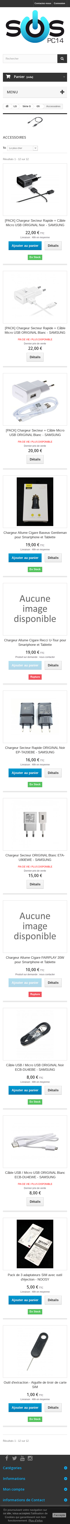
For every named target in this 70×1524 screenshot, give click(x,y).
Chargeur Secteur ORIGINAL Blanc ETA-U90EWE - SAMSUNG (35, 857)
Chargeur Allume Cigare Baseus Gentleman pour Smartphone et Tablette (35, 535)
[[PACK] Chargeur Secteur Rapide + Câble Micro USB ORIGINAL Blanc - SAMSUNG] (35, 297)
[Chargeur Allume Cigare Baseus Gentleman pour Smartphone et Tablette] (35, 501)
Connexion (59, 3)
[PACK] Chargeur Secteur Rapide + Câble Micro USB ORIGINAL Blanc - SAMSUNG (35, 330)
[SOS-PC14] (35, 27)
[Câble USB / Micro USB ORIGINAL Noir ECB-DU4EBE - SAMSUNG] (35, 1034)
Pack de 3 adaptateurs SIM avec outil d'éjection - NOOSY (35, 1277)
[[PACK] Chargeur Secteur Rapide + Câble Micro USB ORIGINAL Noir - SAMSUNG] (35, 189)
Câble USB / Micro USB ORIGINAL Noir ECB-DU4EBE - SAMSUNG (35, 1067)
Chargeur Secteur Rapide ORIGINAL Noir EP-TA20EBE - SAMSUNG (35, 750)
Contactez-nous (43, 3)
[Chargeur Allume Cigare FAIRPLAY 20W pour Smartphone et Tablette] (35, 926)
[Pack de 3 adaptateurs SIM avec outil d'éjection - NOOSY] (35, 1244)
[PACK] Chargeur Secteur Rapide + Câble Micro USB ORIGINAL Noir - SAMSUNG (35, 223)
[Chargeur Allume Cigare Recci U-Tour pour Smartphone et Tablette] (35, 609)
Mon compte (13, 1489)
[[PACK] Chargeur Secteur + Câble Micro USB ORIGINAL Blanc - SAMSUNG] (35, 399)
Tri (4, 147)
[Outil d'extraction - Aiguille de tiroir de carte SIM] (35, 1351)
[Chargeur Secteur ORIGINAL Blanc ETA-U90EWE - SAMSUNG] (35, 824)
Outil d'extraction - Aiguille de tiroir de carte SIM (35, 1385)
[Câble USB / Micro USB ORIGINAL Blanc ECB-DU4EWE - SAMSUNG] (35, 1141)
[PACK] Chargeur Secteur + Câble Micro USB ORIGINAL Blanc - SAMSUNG (35, 433)
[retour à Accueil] (7, 106)
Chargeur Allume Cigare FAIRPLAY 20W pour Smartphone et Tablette (35, 960)
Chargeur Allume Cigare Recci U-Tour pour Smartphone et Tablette (35, 642)
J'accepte (59, 1515)
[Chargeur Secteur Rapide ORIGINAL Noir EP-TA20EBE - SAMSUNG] (35, 716)
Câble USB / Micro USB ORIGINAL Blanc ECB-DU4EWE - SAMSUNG (35, 1175)
